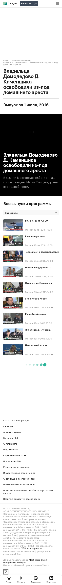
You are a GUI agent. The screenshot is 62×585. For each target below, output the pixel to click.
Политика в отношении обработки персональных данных (29, 491)
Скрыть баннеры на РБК (15, 455)
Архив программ (12, 431)
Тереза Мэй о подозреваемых (42, 252)
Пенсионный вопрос (36, 345)
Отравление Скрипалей (38, 283)
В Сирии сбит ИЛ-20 (36, 221)
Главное (26, 60)
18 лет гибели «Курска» (38, 330)
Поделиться (51, 581)
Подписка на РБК (12, 461)
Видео (14, 3)
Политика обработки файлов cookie (22, 498)
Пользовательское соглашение (19, 484)
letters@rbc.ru (34, 548)
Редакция (8, 426)
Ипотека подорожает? (38, 268)
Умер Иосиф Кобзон (36, 299)
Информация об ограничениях (19, 472)
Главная (9, 581)
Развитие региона (35, 236)
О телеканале (10, 443)
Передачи (16, 60)
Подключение (10, 449)
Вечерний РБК (10, 437)
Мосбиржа (34, 559)
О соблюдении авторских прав (19, 478)
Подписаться (36, 581)
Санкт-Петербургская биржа (25, 561)
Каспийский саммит (36, 314)
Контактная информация (16, 420)
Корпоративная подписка (16, 466)
